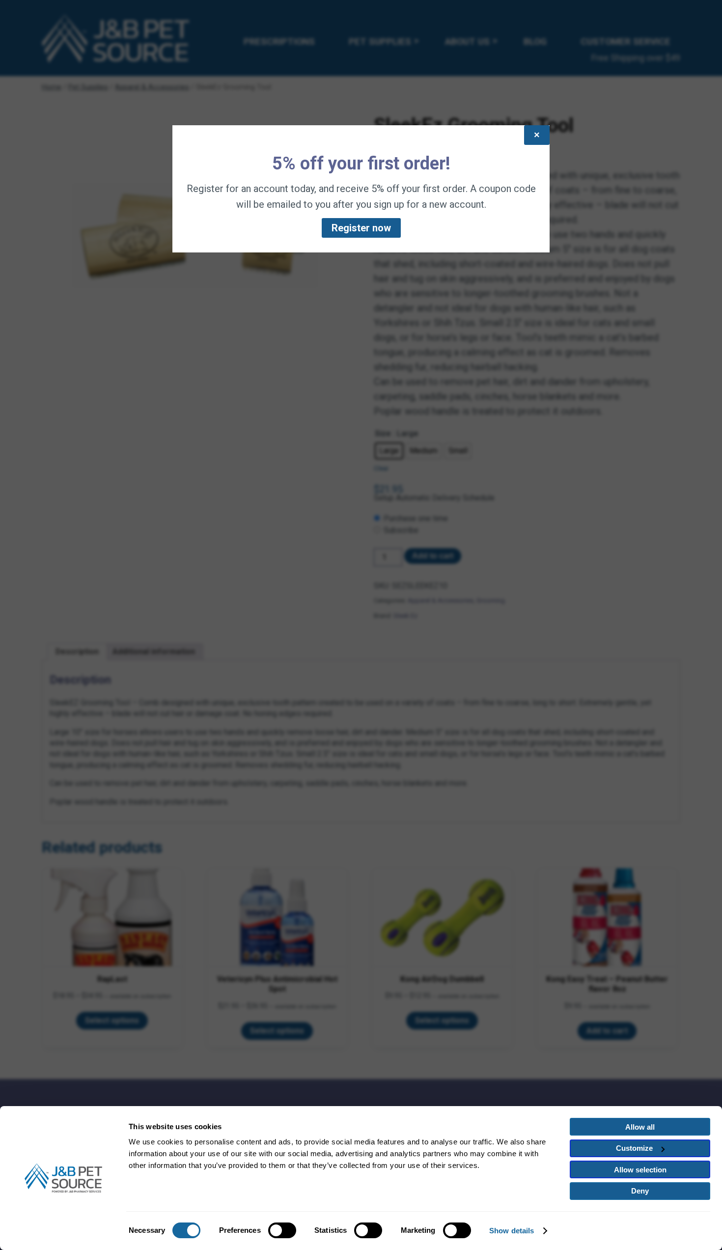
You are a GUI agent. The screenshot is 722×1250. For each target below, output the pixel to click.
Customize (634, 1148)
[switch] (282, 1230)
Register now (361, 228)
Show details (511, 1230)
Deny (640, 1191)
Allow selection (640, 1170)
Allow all (640, 1127)
